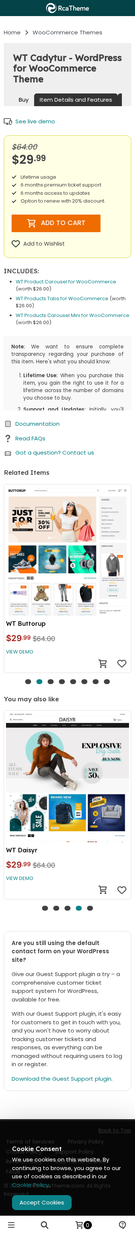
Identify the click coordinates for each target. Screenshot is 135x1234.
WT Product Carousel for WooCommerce (66, 281)
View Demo (19, 651)
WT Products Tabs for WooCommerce (62, 298)
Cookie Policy (30, 1185)
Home (12, 32)
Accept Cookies (42, 1202)
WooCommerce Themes (67, 32)
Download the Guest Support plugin (61, 1079)
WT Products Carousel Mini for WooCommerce (72, 315)
